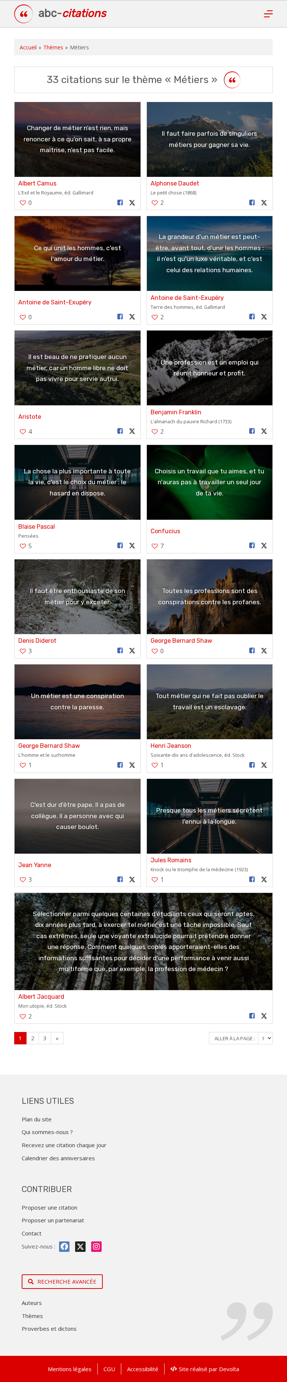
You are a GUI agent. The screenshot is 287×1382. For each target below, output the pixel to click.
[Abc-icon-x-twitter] (80, 1246)
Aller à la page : (235, 1038)
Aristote (29, 416)
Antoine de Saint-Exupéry (55, 302)
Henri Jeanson (171, 745)
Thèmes (53, 47)
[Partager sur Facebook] (119, 203)
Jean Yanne (34, 865)
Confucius (165, 531)
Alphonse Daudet (175, 183)
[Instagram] (96, 1246)
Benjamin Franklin (176, 412)
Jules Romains (171, 860)
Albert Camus (37, 183)
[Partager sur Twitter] (131, 203)
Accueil (28, 47)
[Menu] (268, 13)
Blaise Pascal (36, 526)
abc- (72, 13)
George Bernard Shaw (181, 640)
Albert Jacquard (41, 996)
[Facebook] (64, 1246)
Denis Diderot (37, 640)
